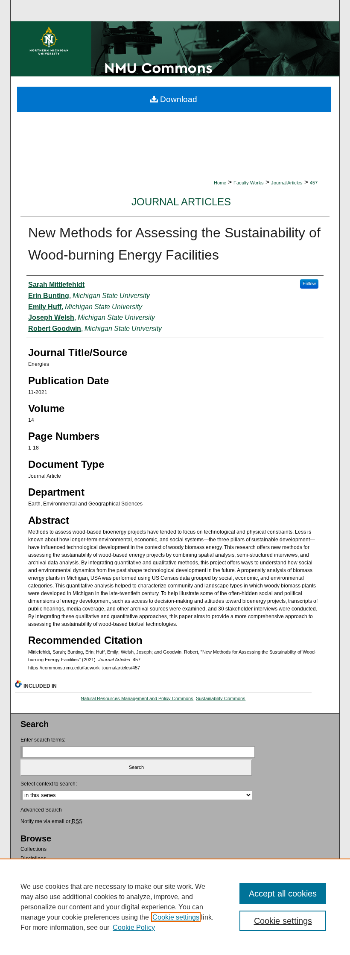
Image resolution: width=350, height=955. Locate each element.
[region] (175, 907)
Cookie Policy (134, 927)
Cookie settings (175, 917)
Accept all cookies (283, 893)
